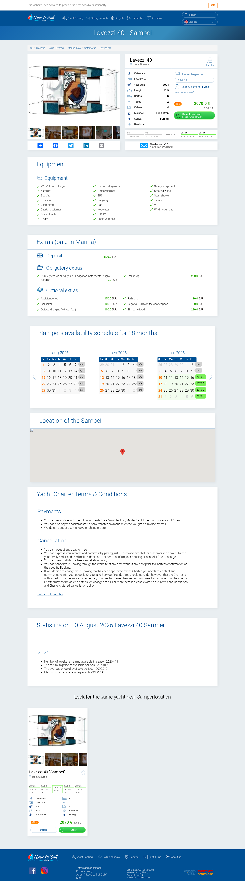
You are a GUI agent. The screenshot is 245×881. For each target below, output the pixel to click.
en (31, 48)
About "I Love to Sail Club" (91, 874)
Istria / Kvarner (56, 48)
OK (213, 5)
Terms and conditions (89, 868)
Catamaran (90, 48)
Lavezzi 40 (105, 48)
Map (79, 878)
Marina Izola (74, 48)
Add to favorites (210, 63)
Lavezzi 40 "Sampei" (47, 772)
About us (157, 18)
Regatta (120, 18)
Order (73, 830)
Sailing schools (99, 18)
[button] (34, 374)
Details (43, 830)
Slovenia (40, 48)
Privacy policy (84, 871)
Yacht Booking (76, 18)
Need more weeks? (184, 92)
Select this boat (191, 115)
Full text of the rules (50, 594)
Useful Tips (138, 18)
